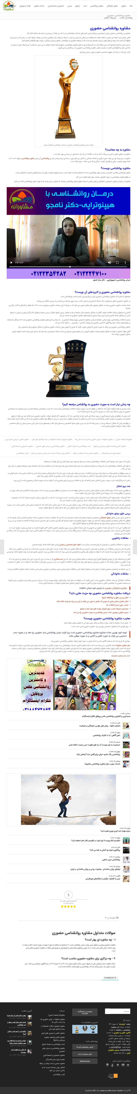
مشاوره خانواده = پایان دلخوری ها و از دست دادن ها (53, 1021)
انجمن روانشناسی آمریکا (85, 1047)
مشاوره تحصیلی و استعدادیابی (54, 1055)
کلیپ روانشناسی (59, 1074)
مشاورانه (122, 1024)
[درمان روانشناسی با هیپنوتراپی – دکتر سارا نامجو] (68, 233)
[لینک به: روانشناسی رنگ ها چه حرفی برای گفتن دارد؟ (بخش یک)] (126, 754)
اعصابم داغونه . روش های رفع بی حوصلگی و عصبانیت (99, 726)
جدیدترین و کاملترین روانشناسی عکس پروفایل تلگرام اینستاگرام (106, 716)
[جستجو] (100, 18)
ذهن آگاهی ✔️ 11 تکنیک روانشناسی (106, 735)
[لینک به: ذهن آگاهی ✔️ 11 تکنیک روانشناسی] (126, 735)
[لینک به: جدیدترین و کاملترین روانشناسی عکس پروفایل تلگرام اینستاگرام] (68, 685)
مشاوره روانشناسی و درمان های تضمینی (53, 1050)
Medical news (85, 1061)
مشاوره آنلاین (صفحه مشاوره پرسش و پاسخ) (54, 1039)
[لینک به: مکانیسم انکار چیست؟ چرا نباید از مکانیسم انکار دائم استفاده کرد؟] (126, 840)
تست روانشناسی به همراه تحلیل (53, 1044)
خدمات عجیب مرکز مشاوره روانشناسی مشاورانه (102, 764)
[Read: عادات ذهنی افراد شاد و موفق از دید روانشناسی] (29, 1024)
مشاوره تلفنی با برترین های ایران (53, 1033)
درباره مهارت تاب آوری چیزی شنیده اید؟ (115, 831)
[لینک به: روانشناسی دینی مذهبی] (126, 859)
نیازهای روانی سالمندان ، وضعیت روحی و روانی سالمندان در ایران (95, 869)
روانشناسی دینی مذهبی (111, 859)
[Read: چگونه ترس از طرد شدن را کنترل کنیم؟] (29, 1033)
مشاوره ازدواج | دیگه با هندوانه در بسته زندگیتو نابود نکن (53, 1028)
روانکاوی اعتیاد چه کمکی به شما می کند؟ (105, 850)
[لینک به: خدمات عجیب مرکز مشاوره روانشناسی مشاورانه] (126, 764)
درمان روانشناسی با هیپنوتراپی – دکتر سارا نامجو (111, 280)
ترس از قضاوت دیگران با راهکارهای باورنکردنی (103, 878)
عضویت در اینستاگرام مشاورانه (85, 1012)
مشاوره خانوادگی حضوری (116, 588)
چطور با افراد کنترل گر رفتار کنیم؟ (16, 1015)
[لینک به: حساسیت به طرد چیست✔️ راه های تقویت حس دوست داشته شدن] (126, 745)
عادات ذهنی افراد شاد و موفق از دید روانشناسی (16, 1023)
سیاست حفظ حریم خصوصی (108, 1090)
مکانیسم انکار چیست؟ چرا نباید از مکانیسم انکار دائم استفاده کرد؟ (95, 840)
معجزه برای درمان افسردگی (55, 1059)
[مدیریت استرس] (135, 547)
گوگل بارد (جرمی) (90, 1090)
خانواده (118, 1029)
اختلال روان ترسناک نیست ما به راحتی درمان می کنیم (53, 1069)
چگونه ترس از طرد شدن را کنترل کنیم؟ (16, 1032)
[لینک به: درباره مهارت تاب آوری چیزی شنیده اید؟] (68, 800)
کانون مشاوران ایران (85, 1054)
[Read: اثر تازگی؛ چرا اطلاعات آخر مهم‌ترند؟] (29, 1051)
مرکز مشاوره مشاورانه (118, 655)
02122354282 (115, 1047)
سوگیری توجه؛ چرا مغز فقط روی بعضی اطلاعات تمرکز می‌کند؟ (16, 1042)
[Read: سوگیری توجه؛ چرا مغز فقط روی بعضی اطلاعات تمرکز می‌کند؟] (29, 1042)
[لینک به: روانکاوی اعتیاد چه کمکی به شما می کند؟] (126, 850)
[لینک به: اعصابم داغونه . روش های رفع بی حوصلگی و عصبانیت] (126, 726)
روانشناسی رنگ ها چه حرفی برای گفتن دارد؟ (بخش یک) (98, 754)
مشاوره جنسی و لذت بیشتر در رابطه (52, 1063)
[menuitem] (131, 6)
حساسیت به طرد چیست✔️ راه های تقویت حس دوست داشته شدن (94, 745)
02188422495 (125, 1050)
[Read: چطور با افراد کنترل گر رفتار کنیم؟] (29, 1017)
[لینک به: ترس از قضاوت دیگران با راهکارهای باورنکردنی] (126, 878)
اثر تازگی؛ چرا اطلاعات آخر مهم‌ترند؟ (18, 1051)
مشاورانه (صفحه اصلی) (57, 1015)
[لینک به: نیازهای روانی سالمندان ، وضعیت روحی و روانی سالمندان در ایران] (126, 869)
